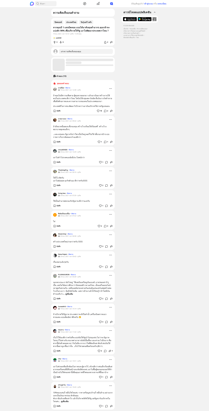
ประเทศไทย (71, 22)
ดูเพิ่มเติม (69, 294)
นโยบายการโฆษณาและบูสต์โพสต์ (134, 31)
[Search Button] (37, 3)
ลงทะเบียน (161, 3)
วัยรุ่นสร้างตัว (86, 22)
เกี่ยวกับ (125, 29)
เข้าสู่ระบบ (148, 3)
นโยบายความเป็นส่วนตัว (131, 33)
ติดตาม (68, 88)
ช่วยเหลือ (133, 29)
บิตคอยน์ (58, 22)
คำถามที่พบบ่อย (142, 29)
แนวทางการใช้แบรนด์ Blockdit (133, 35)
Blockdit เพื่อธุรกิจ (129, 37)
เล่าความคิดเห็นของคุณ (71, 51)
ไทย (137, 37)
